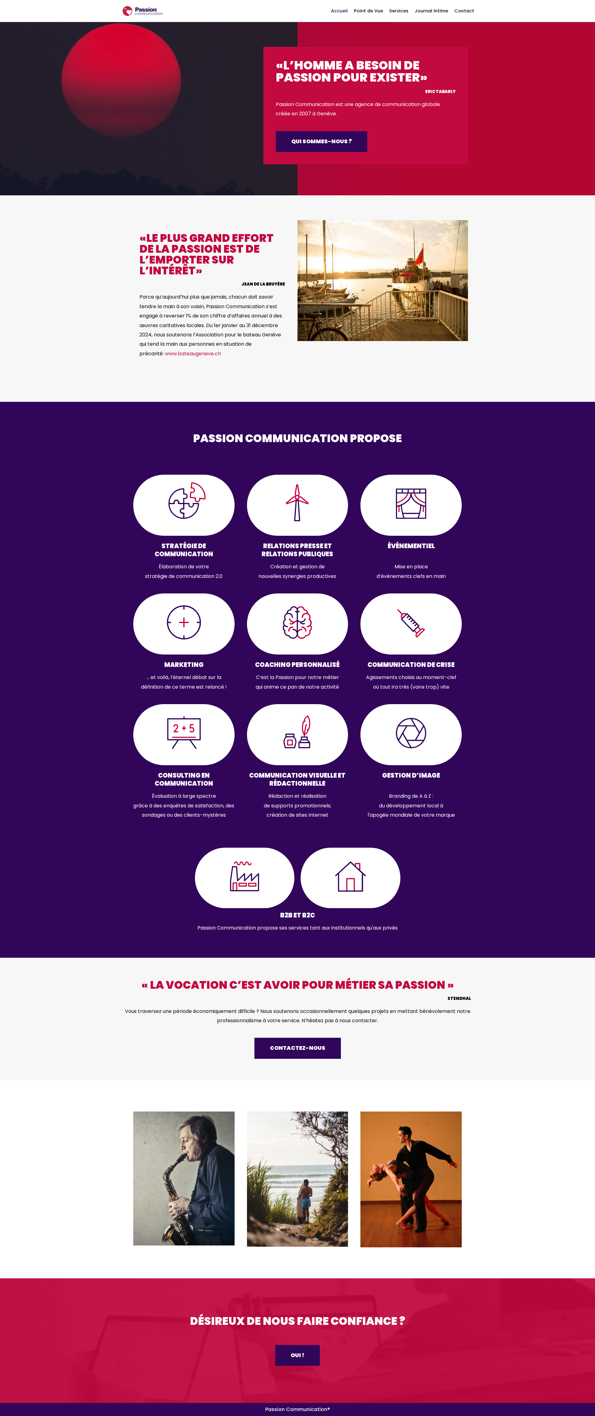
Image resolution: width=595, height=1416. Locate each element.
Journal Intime (431, 11)
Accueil (339, 11)
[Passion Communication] (142, 11)
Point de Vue (368, 11)
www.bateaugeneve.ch (193, 353)
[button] (321, 141)
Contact (464, 11)
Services (398, 11)
